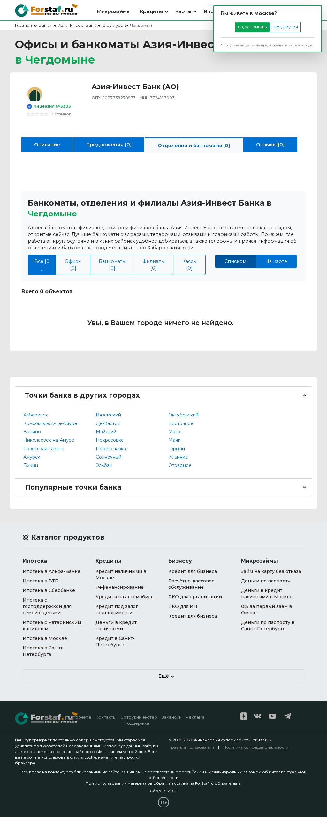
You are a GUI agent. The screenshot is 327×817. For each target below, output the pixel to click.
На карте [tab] (276, 261)
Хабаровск (35, 415)
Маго (174, 432)
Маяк (174, 440)
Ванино (32, 432)
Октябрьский (183, 415)
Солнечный (109, 457)
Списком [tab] (235, 261)
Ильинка (178, 457)
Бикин (30, 465)
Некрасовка (110, 440)
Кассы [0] (189, 265)
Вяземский (108, 415)
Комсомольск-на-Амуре (50, 423)
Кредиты (151, 11)
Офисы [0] (73, 265)
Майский (106, 432)
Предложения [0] (109, 144)
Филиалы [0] (153, 265)
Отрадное (180, 465)
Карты (183, 11)
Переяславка (111, 449)
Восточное (181, 423)
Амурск (31, 457)
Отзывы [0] (270, 144)
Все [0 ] (41, 265)
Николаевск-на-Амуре (48, 440)
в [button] (55, 59)
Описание (47, 144)
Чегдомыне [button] (52, 213)
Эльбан (104, 465)
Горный (176, 449)
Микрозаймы (114, 11)
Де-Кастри (108, 423)
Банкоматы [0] (112, 265)
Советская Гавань (43, 449)
